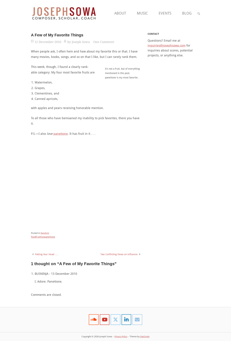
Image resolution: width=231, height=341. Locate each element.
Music (142, 13)
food (33, 237)
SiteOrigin (145, 336)
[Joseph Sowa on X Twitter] (115, 319)
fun (42, 237)
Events (165, 13)
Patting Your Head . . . (46, 254)
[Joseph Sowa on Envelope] (137, 319)
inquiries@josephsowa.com (167, 45)
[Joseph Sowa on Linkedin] (126, 319)
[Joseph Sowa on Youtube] (105, 319)
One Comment (103, 42)
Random (45, 233)
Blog (187, 13)
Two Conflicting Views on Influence (119, 254)
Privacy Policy (120, 336)
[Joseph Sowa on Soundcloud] (94, 319)
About (120, 13)
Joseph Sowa (81, 42)
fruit (38, 237)
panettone (60, 133)
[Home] (64, 13)
